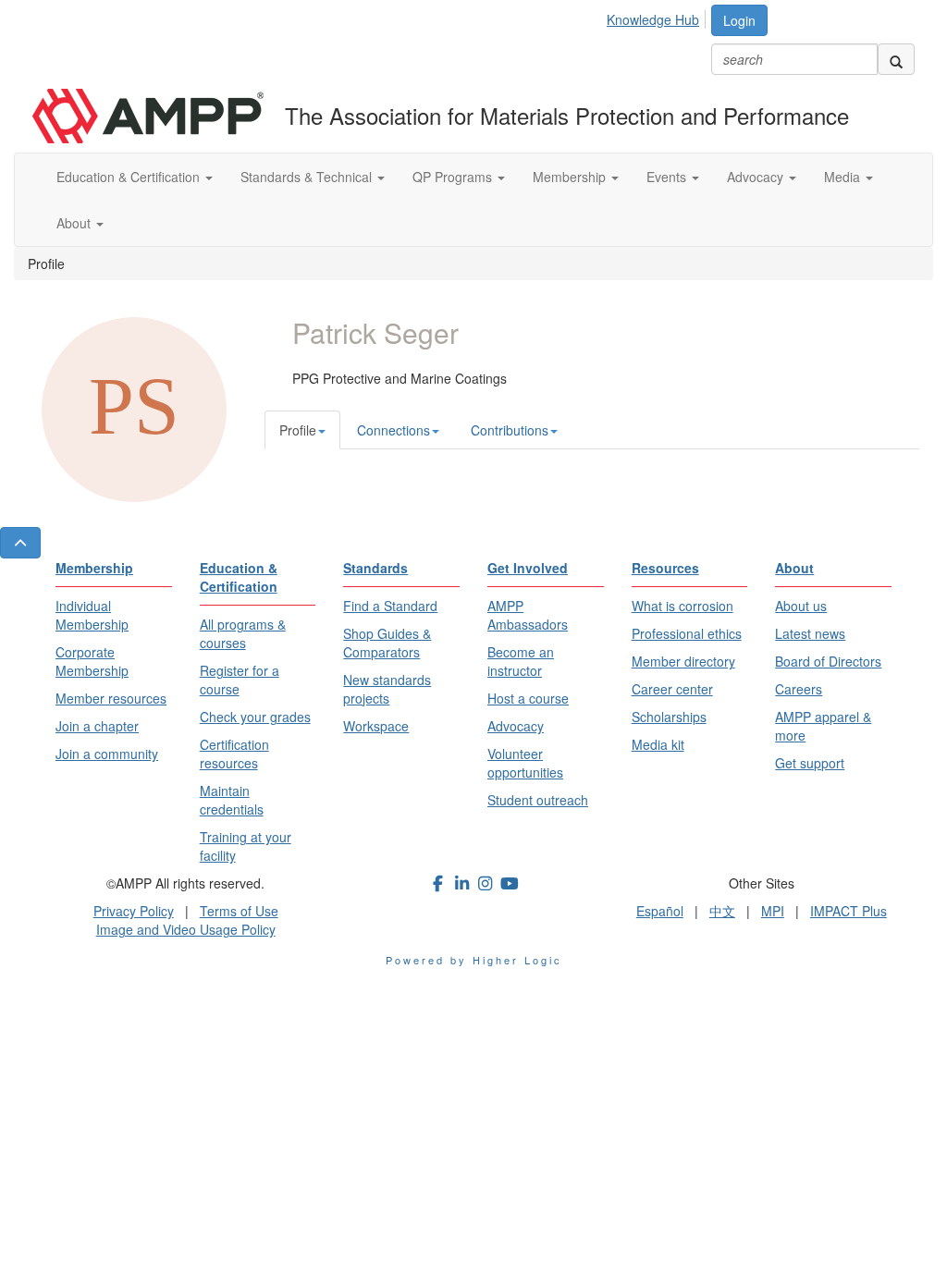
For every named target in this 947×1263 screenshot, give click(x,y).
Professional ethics (687, 633)
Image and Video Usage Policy (186, 929)
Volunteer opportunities (525, 762)
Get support (809, 763)
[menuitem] (658, 17)
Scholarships (669, 716)
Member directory (683, 661)
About (75, 223)
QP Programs (454, 176)
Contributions (509, 430)
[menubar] (658, 17)
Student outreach (537, 800)
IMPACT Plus (848, 910)
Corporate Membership (92, 661)
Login (739, 20)
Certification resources (234, 753)
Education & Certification (129, 176)
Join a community (106, 753)
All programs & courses (243, 633)
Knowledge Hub (653, 19)
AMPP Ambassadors (527, 614)
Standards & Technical (307, 176)
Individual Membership (92, 614)
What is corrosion (682, 605)
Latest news (810, 633)
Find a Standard (390, 605)
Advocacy (757, 176)
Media (844, 176)
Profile (297, 430)
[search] (896, 59)
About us (801, 605)
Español (659, 910)
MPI (772, 910)
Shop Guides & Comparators (387, 642)
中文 (722, 910)
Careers (798, 689)
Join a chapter (97, 726)
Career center (672, 689)
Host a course (528, 698)
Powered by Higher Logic (474, 959)
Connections (393, 430)
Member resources (110, 698)
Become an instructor (520, 661)
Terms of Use (239, 910)
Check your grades (255, 716)
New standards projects (387, 688)
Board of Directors (828, 661)
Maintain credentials (232, 799)
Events (668, 176)
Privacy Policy (133, 910)
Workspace (376, 726)
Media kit (658, 744)
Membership (571, 176)
